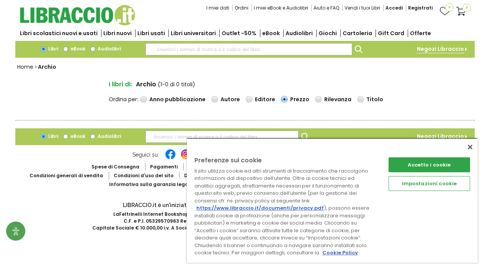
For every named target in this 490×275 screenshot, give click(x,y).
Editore (265, 99)
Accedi (394, 8)
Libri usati (151, 33)
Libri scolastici (59, 33)
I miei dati (217, 8)
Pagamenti (164, 166)
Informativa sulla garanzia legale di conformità (168, 184)
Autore (230, 99)
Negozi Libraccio (440, 49)
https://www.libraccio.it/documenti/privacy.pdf (260, 208)
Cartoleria (357, 33)
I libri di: (120, 84)
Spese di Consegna (115, 166)
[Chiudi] (470, 147)
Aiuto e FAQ (326, 8)
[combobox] (248, 49)
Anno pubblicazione (177, 99)
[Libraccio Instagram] (186, 158)
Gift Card (391, 33)
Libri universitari (193, 33)
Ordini (241, 8)
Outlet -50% (239, 33)
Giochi (327, 33)
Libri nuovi (117, 33)
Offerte (420, 33)
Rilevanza (337, 99)
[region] (332, 200)
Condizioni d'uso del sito (143, 175)
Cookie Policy (340, 252)
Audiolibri (299, 33)
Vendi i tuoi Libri (362, 8)
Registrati (420, 8)
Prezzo (299, 99)
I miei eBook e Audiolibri (281, 8)
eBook (271, 33)
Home (25, 67)
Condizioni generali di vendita (66, 175)
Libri (52, 48)
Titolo (374, 99)
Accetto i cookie (429, 164)
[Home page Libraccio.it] (77, 24)
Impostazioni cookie (429, 183)
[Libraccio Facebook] (170, 158)
